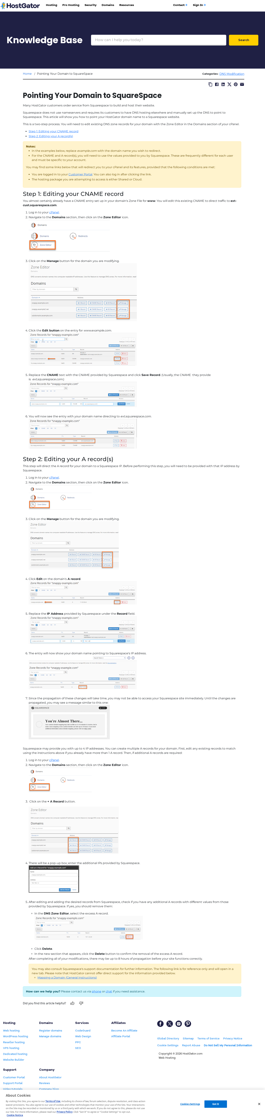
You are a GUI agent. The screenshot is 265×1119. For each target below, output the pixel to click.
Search (243, 40)
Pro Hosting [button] (70, 5)
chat (109, 991)
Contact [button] (179, 5)
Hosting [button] (51, 5)
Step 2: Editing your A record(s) (51, 136)
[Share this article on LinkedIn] (223, 84)
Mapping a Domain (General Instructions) (67, 977)
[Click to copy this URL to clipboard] (210, 84)
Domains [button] (108, 5)
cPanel (54, 212)
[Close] (259, 1104)
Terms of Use (52, 1101)
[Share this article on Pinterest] (235, 84)
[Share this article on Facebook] (217, 84)
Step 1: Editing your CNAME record (53, 131)
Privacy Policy (64, 1111)
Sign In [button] (198, 5)
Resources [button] (126, 5)
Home (27, 73)
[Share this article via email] (242, 84)
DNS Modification (231, 74)
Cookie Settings (167, 1045)
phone (96, 991)
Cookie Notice (15, 1115)
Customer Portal (80, 174)
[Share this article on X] (229, 84)
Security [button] (91, 5)
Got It (215, 1103)
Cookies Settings (190, 1103)
